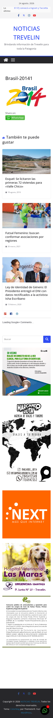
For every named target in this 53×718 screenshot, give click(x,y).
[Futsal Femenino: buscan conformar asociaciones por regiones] (26, 205)
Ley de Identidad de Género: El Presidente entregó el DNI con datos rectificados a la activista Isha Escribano (26, 293)
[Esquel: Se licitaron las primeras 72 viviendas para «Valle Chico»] (26, 151)
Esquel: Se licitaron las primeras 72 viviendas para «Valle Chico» (23, 182)
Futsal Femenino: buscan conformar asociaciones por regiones (24, 237)
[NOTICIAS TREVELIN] (5, 59)
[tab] (5, 314)
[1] (44, 712)
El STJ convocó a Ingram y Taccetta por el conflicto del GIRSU (31, 9)
